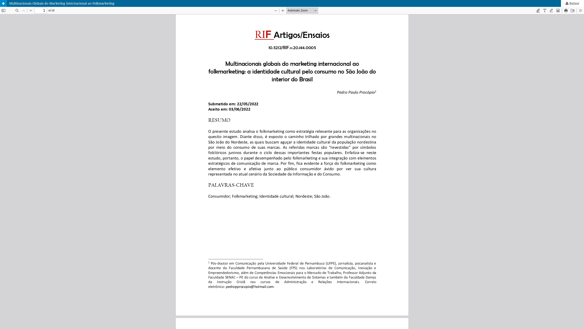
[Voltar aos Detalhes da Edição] (3, 3)
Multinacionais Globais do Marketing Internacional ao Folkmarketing (62, 3)
